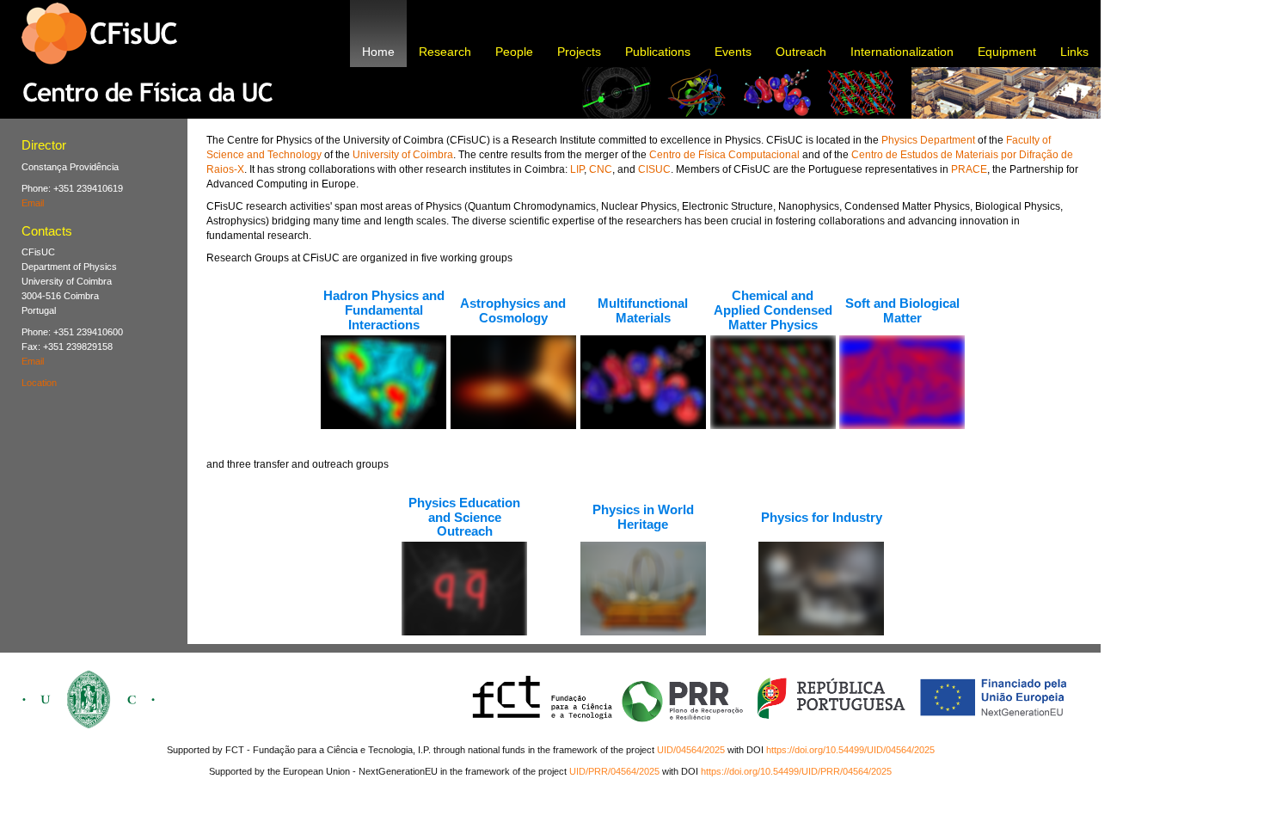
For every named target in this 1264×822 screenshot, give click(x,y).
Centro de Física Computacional (724, 155)
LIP (577, 169)
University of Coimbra (403, 155)
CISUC (654, 169)
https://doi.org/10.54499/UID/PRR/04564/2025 (796, 771)
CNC (600, 169)
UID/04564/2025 (691, 750)
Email (32, 203)
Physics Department (928, 140)
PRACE (969, 169)
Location (39, 382)
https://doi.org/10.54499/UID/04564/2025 (850, 750)
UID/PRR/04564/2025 (614, 771)
